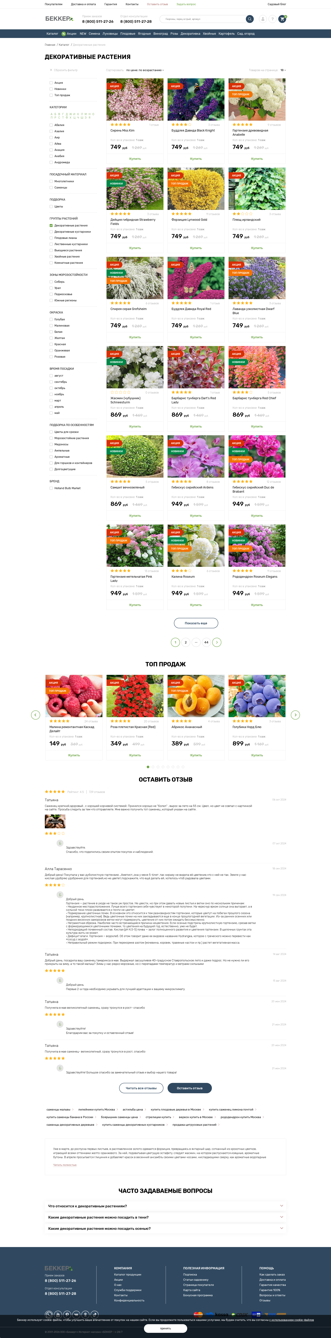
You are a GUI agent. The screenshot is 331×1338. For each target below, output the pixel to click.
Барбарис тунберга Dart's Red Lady (194, 400)
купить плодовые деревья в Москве (176, 1109)
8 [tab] (183, 767)
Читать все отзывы (141, 1088)
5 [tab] (168, 767)
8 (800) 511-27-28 (136, 21)
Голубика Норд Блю (247, 727)
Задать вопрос (186, 4)
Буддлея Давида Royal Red (191, 309)
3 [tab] (158, 767)
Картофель (227, 34)
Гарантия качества (272, 1285)
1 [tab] (148, 767)
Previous (35, 715)
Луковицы (110, 34)
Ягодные (144, 34)
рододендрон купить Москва (241, 1117)
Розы (174, 34)
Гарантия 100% (269, 1290)
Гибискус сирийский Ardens (192, 487)
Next (295, 715)
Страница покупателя (198, 1285)
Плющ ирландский (247, 220)
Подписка (190, 1274)
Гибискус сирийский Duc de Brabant (253, 489)
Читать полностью (65, 1165)
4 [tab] (163, 767)
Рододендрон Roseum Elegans (255, 577)
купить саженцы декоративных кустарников (133, 1124)
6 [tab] (173, 767)
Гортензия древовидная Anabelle (250, 132)
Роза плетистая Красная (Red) (133, 727)
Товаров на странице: (263, 70)
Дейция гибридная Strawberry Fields (133, 221)
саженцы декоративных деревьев (70, 1124)
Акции (71, 34)
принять (165, 1328)
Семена (94, 34)
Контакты (132, 4)
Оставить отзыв (157, 4)
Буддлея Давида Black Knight (193, 130)
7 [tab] (178, 767)
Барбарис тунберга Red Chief (254, 398)
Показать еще (196, 623)
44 (206, 642)
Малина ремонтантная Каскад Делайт (71, 729)
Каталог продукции (127, 1274)
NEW (83, 34)
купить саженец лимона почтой (231, 1109)
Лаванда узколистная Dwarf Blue (253, 310)
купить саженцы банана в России (70, 1117)
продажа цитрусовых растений (194, 1124)
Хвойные (209, 34)
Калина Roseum (183, 577)
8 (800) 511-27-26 (97, 21)
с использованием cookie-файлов (291, 1320)
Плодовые (127, 34)
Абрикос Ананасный (187, 727)
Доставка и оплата (83, 4)
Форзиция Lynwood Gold (189, 220)
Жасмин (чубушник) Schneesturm (126, 400)
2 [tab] (153, 767)
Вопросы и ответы (272, 1295)
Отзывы (264, 1300)
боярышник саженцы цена (119, 1117)
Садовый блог (277, 4)
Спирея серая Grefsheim (129, 309)
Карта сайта (191, 1290)
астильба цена (133, 1109)
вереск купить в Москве (196, 1117)
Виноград (160, 34)
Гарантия (110, 4)
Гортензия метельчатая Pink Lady (131, 578)
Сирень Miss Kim (122, 130)
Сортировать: (115, 70)
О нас (118, 1285)
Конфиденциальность (129, 1300)
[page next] (216, 642)
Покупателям (53, 4)
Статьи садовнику (195, 1279)
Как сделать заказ (272, 1274)
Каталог (52, 34)
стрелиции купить (158, 1117)
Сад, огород (246, 34)
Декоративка (190, 34)
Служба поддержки (127, 1290)
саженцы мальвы (58, 1109)
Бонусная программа (198, 1295)
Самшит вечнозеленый (127, 487)
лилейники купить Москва (96, 1109)
